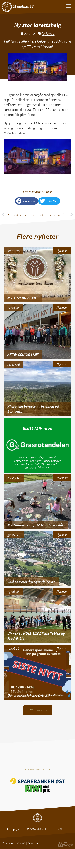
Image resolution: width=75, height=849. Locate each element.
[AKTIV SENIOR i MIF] (37, 331)
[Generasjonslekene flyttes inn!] (37, 672)
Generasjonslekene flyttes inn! (31, 695)
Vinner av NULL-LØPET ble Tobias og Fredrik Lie (36, 636)
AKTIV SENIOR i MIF (23, 354)
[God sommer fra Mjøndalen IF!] (37, 558)
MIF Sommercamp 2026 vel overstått (36, 524)
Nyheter (48, 33)
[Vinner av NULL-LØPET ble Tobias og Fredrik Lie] (37, 615)
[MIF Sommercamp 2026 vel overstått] (37, 501)
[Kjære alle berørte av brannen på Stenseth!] (37, 388)
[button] (26, 201)
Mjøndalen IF (23, 7)
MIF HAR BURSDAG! (23, 297)
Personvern (34, 843)
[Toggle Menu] (68, 6)
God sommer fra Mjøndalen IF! (31, 581)
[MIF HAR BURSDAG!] (37, 274)
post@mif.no (61, 829)
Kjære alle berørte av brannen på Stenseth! (33, 409)
